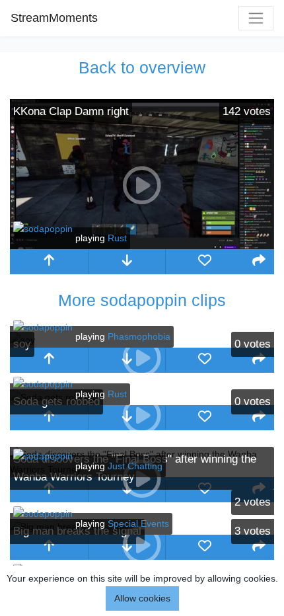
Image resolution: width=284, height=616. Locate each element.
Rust (117, 238)
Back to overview (142, 67)
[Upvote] (49, 261)
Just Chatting (135, 466)
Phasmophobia (139, 336)
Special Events (138, 523)
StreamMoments (54, 17)
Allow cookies (142, 598)
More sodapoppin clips (142, 300)
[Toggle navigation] (255, 18)
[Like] (205, 261)
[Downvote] (127, 261)
